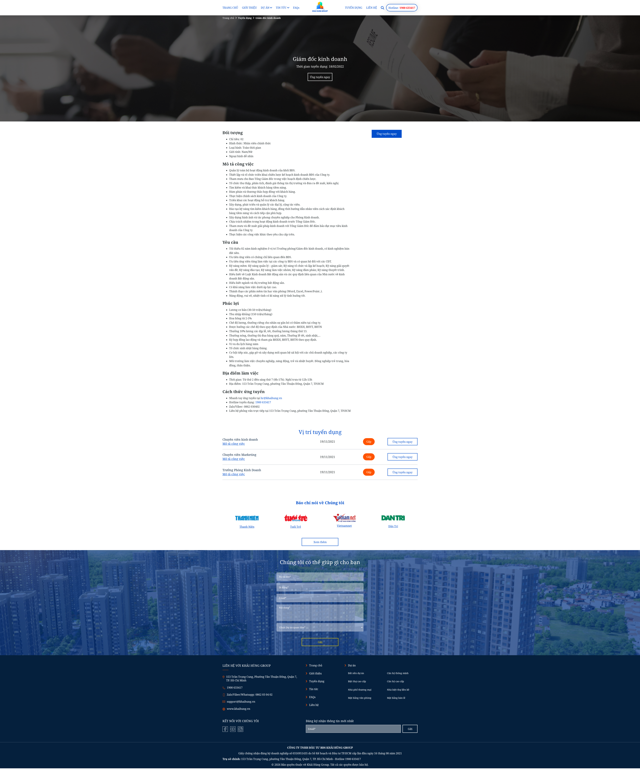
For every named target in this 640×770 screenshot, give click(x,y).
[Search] (382, 8)
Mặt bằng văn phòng (359, 697)
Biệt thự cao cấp (357, 681)
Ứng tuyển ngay (320, 77)
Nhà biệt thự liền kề (398, 689)
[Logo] (320, 7)
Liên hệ (371, 8)
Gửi (320, 642)
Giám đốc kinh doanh (268, 18)
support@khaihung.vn (241, 701)
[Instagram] (240, 729)
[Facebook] (225, 729)
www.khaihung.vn (238, 709)
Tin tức (281, 8)
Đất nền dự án (356, 673)
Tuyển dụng (353, 8)
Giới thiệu (249, 8)
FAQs (296, 8)
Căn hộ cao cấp (395, 681)
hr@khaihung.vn (271, 398)
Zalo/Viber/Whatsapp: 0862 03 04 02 (249, 694)
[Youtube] (233, 729)
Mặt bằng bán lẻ (396, 697)
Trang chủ (230, 8)
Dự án (265, 8)
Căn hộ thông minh (397, 673)
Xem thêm (320, 542)
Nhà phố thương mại (359, 689)
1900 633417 (263, 402)
